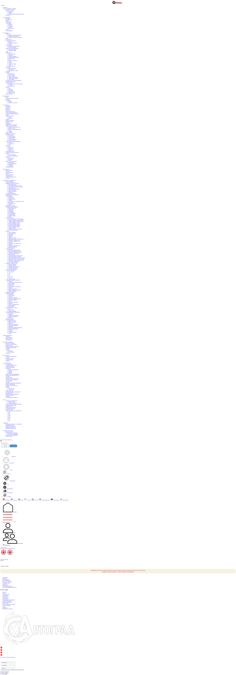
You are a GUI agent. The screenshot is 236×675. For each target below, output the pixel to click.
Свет (4, 606)
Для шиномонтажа (45, 500)
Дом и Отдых (6, 603)
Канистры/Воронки (7, 601)
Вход (5, 445)
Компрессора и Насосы (8, 608)
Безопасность (6, 598)
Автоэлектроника (6, 605)
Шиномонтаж (6, 596)
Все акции (7, 500)
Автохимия (5, 595)
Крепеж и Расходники (7, 602)
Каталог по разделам (7, 581)
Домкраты (5, 607)
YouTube (3, 668)
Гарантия (5, 578)
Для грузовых (56, 500)
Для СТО (36, 500)
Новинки (15, 500)
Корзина (2, 672)
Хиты (22, 500)
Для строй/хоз (66, 500)
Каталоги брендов (7, 580)
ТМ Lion (29, 500)
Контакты (13, 548)
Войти (1, 671)
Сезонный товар (6, 582)
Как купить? (3, 548)
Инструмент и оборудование (9, 599)
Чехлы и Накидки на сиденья (9, 604)
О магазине (5, 577)
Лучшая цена (5, 585)
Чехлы (4, 593)
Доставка (8, 548)
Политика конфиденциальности (9, 587)
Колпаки (5, 592)
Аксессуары (5, 597)
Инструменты (4, 662)
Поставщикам (6, 579)
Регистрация (13, 445)
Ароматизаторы (6, 594)
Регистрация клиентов (7, 586)
